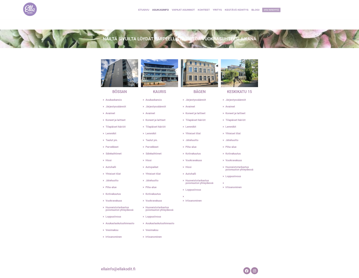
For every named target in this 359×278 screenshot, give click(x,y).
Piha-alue (111, 187)
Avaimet (110, 113)
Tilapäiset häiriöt (116, 126)
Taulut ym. (112, 140)
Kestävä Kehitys (236, 9)
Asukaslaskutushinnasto (120, 223)
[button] (119, 99)
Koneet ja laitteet (116, 119)
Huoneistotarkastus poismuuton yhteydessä (119, 208)
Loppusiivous (113, 216)
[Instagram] (254, 270)
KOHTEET (204, 9)
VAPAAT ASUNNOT (183, 9)
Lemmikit (111, 133)
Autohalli (111, 167)
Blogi (255, 9)
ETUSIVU (143, 9)
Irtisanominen (114, 236)
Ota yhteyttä (271, 10)
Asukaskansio (114, 99)
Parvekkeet (112, 146)
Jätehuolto (112, 180)
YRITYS (217, 9)
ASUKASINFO (160, 9)
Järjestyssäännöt (116, 106)
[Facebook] (246, 270)
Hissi (109, 160)
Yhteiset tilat (113, 173)
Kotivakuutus (113, 193)
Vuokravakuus (114, 200)
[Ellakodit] (30, 10)
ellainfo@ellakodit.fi (118, 269)
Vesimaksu (112, 230)
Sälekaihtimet (114, 153)
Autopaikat (152, 167)
